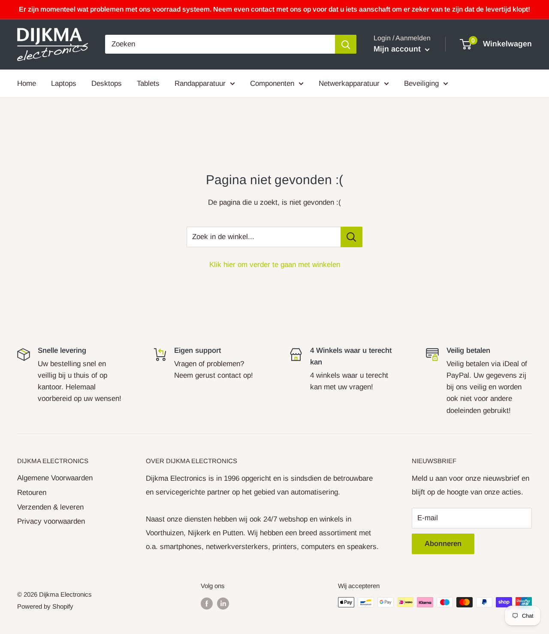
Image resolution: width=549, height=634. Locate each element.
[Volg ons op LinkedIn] (223, 603)
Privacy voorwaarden (51, 521)
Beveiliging (421, 83)
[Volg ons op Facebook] (207, 603)
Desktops (106, 83)
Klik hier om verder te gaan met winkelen (274, 265)
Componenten (272, 83)
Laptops (63, 83)
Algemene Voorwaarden (55, 478)
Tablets (148, 83)
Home (26, 83)
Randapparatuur (200, 83)
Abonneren (443, 544)
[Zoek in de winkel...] (351, 237)
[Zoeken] (345, 44)
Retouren (31, 492)
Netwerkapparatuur (349, 83)
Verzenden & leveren (50, 507)
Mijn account (398, 49)
